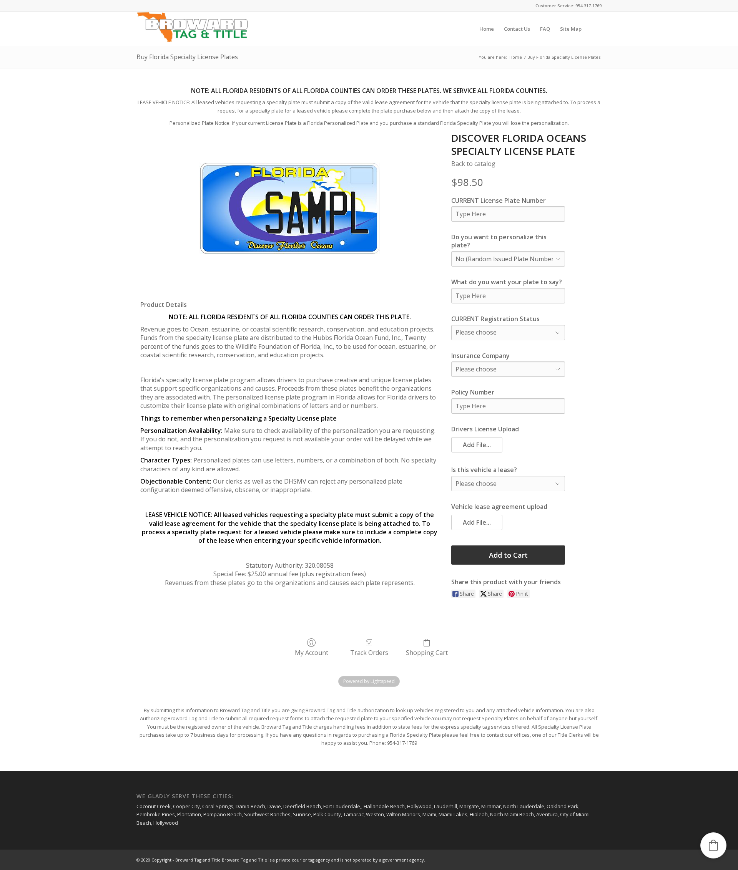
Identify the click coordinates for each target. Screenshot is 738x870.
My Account (311, 652)
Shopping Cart (427, 652)
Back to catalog (473, 163)
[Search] (594, 29)
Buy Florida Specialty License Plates (187, 57)
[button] (476, 444)
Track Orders (369, 652)
